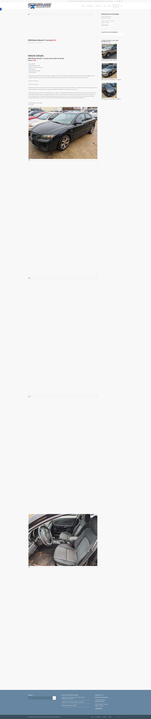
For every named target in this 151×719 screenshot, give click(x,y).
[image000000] (60, 25)
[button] (1, 9)
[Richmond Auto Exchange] (40, 5)
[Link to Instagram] (122, 1)
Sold (37, 42)
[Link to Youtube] (119, 1)
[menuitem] (83, 5)
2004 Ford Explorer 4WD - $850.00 (69, 705)
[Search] (121, 5)
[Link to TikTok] (117, 1)
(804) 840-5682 (104, 25)
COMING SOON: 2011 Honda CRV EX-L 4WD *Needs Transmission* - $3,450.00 (73, 698)
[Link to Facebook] (115, 1)
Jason (41, 42)
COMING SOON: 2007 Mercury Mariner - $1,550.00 (73, 702)
